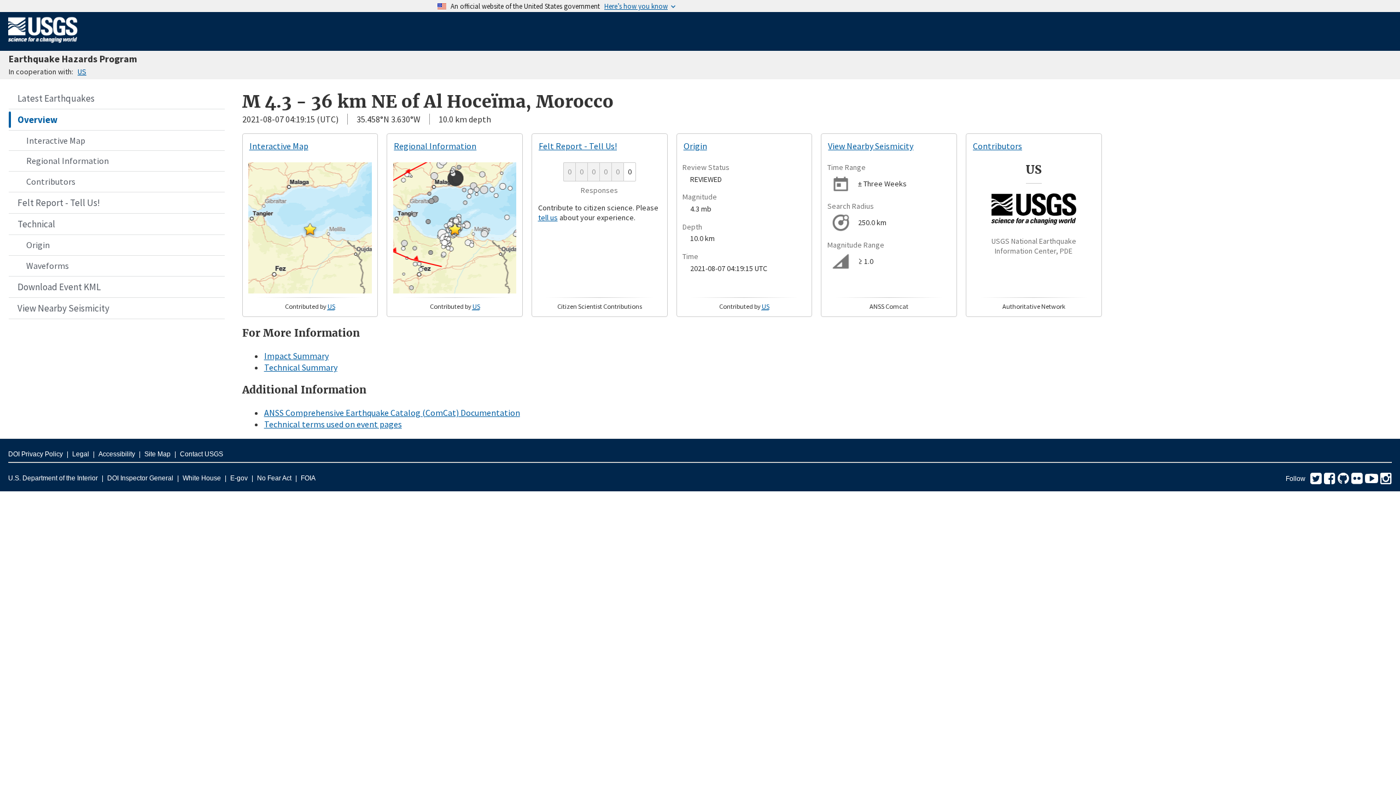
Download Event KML (59, 287)
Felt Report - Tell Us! (59, 203)
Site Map (157, 454)
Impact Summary (296, 355)
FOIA (308, 478)
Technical (36, 224)
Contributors (50, 181)
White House (202, 478)
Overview (37, 120)
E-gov (239, 478)
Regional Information (67, 160)
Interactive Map (55, 140)
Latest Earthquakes (56, 98)
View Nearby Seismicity (63, 308)
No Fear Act (274, 478)
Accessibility (116, 454)
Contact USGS (201, 454)
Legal (80, 454)
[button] (310, 229)
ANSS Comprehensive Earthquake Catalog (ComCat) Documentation (392, 412)
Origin (38, 244)
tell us (548, 217)
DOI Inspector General (140, 478)
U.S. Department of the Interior (53, 478)
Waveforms (47, 265)
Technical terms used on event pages (333, 424)
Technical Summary (300, 367)
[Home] (43, 44)
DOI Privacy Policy (35, 454)
